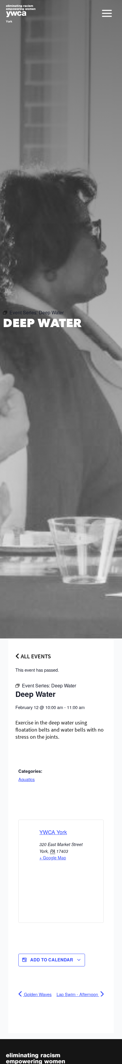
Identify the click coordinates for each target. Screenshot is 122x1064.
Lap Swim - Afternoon (78, 994)
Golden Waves (37, 994)
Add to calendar (51, 960)
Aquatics (26, 779)
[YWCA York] (21, 13)
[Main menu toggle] (107, 13)
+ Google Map (52, 858)
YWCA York (53, 832)
